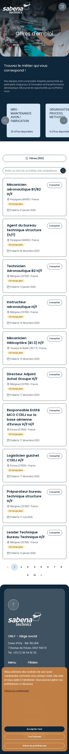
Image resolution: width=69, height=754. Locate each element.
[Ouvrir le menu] (62, 7)
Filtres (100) (36, 158)
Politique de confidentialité (16, 691)
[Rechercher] (63, 170)
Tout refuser (34, 736)
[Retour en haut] (13, 604)
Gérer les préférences (34, 745)
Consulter (54, 185)
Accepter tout (34, 729)
